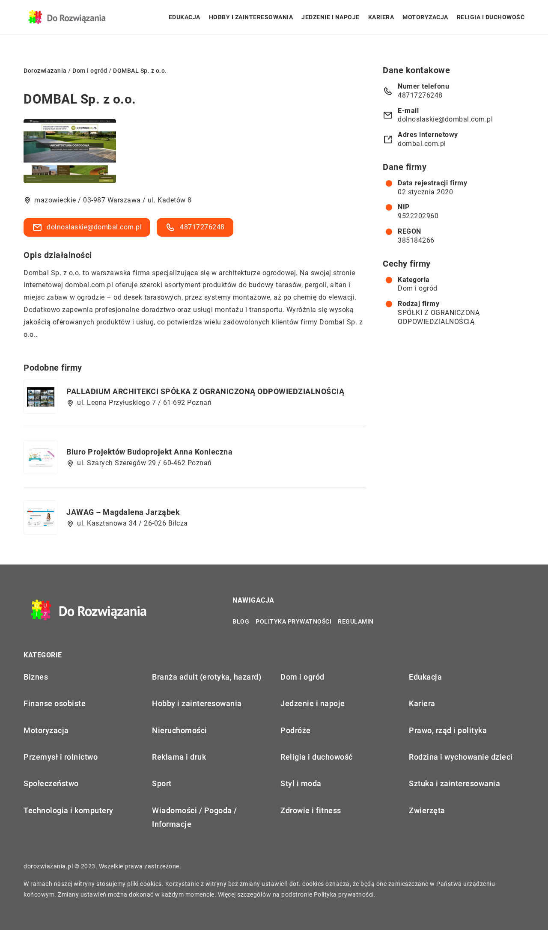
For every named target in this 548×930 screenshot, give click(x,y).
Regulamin (356, 621)
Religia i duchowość (491, 17)
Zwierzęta (427, 810)
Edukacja (184, 17)
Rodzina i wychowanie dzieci (461, 756)
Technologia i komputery (68, 810)
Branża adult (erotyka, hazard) (206, 676)
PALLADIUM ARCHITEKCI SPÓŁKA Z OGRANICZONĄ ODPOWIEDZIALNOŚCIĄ (205, 391)
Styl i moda (301, 783)
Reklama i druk (179, 756)
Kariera (381, 17)
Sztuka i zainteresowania (454, 783)
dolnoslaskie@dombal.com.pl (94, 227)
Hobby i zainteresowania (251, 17)
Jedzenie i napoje (330, 17)
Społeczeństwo (51, 783)
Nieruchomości (179, 730)
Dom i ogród (418, 288)
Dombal (36, 273)
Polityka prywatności (293, 621)
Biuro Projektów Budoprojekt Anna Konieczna (149, 451)
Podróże (295, 730)
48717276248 (202, 227)
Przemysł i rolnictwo (61, 756)
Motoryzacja (425, 17)
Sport (162, 783)
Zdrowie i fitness (310, 810)
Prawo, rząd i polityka (448, 730)
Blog (240, 621)
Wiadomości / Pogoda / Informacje (194, 817)
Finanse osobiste (55, 703)
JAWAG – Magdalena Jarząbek (123, 512)
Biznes (36, 676)
